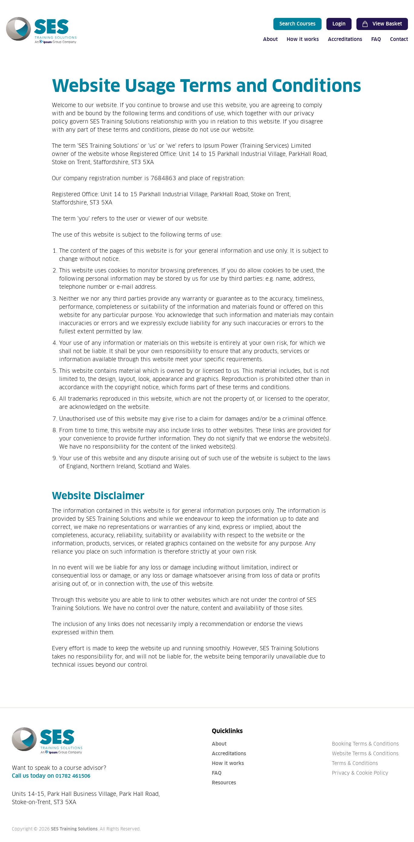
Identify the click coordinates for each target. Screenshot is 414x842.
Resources (224, 783)
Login (339, 24)
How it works (303, 39)
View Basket (387, 24)
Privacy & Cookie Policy (360, 773)
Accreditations (345, 39)
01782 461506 (72, 776)
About (270, 39)
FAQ (376, 39)
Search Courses (297, 24)
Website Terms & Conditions (365, 753)
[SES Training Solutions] (41, 30)
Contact (399, 39)
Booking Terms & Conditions (365, 744)
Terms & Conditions (355, 763)
